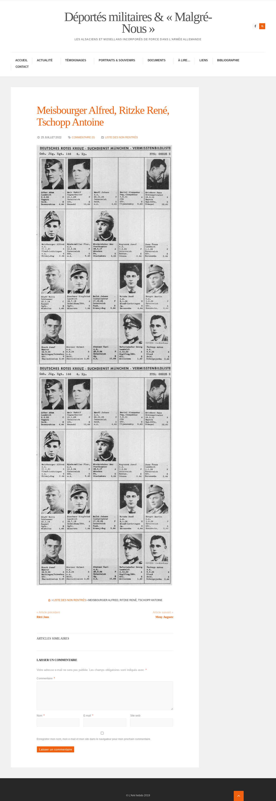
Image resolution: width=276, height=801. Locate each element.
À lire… (184, 60)
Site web (135, 715)
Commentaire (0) (83, 137)
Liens (203, 60)
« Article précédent (48, 612)
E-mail (88, 715)
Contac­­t (22, 66)
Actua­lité (45, 60)
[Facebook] (255, 26)
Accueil (21, 60)
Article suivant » (163, 612)
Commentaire (46, 678)
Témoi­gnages (75, 60)
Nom (41, 715)
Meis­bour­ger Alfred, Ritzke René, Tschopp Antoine (103, 116)
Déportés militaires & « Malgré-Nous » (138, 22)
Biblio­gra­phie (228, 60)
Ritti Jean (43, 617)
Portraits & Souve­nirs (117, 60)
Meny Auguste (164, 617)
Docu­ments (157, 60)
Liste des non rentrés (121, 137)
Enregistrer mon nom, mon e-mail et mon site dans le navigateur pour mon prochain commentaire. (94, 739)
